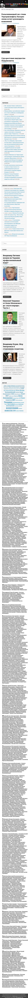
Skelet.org (15, 996)
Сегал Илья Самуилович (18, 842)
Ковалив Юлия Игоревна (15, 640)
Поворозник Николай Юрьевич (10, 799)
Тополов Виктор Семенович (16, 889)
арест (6, 404)
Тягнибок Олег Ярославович (19, 901)
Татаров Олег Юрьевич (19, 878)
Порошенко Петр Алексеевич (18, 802)
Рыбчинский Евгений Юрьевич (18, 830)
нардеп (20, 408)
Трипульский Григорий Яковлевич (12, 894)
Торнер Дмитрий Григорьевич (10, 890)
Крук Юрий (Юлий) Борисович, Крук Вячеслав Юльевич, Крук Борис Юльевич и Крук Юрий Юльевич (14, 666)
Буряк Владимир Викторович (15, 483)
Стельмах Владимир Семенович (11, 866)
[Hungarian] (18, 4)
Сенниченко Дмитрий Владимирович (13, 849)
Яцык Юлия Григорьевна (18, 987)
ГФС (5, 390)
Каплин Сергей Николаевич (16, 618)
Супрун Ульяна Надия (16, 868)
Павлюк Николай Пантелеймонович (10, 778)
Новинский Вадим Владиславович (12, 759)
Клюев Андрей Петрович (9, 636)
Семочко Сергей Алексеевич (10, 848)
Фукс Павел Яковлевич (18, 921)
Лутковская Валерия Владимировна (12, 708)
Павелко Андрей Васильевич (10, 775)
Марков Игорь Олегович (8, 722)
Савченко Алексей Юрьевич (10, 833)
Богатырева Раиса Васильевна (18, 468)
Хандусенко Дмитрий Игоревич (11, 926)
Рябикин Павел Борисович (9, 831)
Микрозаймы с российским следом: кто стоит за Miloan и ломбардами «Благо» (14, 112)
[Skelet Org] (14, 5)
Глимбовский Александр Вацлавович (12, 523)
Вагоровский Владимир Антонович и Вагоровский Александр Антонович (12, 488)
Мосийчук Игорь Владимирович (11, 740)
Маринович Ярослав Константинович (12, 720)
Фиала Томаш (12, 915)
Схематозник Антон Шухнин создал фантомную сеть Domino (14, 230)
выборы (21, 404)
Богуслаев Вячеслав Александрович (11, 472)
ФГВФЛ (22, 402)
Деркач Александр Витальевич (19, 559)
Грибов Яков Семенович (8, 539)
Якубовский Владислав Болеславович (13, 979)
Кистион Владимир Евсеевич (10, 629)
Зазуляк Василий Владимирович (13, 593)
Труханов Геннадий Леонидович (11, 897)
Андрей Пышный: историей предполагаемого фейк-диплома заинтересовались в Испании (13, 149)
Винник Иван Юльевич (20, 498)
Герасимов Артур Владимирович (18, 516)
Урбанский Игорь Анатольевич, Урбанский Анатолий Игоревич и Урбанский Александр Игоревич (14, 906)
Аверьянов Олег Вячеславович (10, 427)
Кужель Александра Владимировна (14, 671)
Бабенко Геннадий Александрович (12, 446)
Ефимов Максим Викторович (10, 581)
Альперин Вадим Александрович (11, 430)
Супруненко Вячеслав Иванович (11, 869)
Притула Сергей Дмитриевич (10, 808)
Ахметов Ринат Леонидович (18, 444)
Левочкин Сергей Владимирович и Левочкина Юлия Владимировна (15, 693)
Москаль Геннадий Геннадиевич (14, 740)
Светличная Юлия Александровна (11, 839)
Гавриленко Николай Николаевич (11, 507)
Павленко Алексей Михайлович (13, 776)
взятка (16, 404)
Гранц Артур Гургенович (13, 537)
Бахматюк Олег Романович (9, 453)
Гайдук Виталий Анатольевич (18, 509)
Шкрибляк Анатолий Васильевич (13, 964)
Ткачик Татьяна (14, 885)
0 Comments (16, 23)
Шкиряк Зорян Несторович (9, 963)
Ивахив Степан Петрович (18, 607)
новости (8, 410)
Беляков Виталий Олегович (10, 462)
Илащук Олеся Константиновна (11, 608)
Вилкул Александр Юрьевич (10, 497)
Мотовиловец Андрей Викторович (13, 741)
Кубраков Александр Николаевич (11, 671)
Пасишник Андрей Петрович (10, 785)
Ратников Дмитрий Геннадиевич (11, 821)
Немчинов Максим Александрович (12, 752)
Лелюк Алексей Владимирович (13, 694)
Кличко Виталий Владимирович (11, 634)
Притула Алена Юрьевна (18, 806)
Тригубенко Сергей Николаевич (18, 892)
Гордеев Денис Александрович (14, 535)
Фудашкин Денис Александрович (10, 920)
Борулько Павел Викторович (10, 477)
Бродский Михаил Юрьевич (16, 479)
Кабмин (17, 392)
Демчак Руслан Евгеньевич (15, 553)
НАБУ (23, 394)
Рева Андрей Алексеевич (13, 822)
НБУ (7, 396)
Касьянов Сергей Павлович (17, 622)
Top (24, 994)
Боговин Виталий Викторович (10, 469)
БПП (5, 387)
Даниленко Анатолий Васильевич (12, 549)
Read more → (5, 52)
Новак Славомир (18, 758)
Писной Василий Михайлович (18, 798)
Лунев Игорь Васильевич (18, 707)
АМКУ (5, 385)
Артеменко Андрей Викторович (19, 438)
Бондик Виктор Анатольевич (18, 476)
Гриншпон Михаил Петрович (18, 542)
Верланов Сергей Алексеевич (18, 496)
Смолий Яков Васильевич (18, 855)
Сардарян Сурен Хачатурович (10, 836)
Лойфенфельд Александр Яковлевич (12, 705)
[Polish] (19, 4)
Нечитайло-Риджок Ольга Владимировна (14, 755)
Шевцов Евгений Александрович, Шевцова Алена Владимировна (11, 955)
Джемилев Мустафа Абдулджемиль (12, 560)
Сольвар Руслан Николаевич (19, 860)
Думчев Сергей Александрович (17, 572)
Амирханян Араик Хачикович (10, 432)
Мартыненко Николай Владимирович (12, 722)
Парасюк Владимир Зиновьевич (11, 781)
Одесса (16, 396)
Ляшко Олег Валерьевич (16, 713)
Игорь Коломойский (14, 391)
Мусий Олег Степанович (18, 743)
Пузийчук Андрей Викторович (13, 813)
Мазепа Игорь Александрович (10, 716)
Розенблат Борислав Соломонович (11, 826)
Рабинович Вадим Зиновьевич (11, 819)
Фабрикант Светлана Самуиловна (12, 911)
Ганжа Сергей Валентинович (17, 513)
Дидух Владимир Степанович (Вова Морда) (13, 563)
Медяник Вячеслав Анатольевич (17, 730)
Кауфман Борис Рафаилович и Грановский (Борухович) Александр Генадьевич (14, 623)
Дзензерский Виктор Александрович (12, 561)
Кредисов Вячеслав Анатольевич (11, 662)
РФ (19, 398)
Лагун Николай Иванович (19, 690)
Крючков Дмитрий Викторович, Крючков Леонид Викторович (14, 668)
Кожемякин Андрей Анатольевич (11, 642)
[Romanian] (21, 4)
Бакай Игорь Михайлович (18, 448)
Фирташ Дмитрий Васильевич (18, 916)
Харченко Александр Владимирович (14, 926)
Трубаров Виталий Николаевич (18, 896)
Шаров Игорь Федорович (9, 951)
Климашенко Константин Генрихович (14, 629)
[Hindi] (16, 4)
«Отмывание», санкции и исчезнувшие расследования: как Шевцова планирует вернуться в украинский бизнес (12, 223)
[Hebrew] (14, 4)
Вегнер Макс (5, 495)
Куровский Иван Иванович (17, 680)
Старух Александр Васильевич (18, 865)
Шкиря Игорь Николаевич (17, 962)
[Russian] (23, 4)
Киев (21, 392)
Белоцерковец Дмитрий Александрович (13, 461)
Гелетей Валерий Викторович (12, 515)
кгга (20, 405)
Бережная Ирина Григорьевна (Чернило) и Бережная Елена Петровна (14, 464)
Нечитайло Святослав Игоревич (18, 754)
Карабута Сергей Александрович (11, 619)
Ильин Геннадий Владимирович (11, 610)
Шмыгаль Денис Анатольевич (16, 965)
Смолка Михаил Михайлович (10, 856)
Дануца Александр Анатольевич (12, 551)
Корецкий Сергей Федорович (18, 650)
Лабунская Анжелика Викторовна (12, 686)
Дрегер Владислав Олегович (10, 569)
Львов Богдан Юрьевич (8, 712)
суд (14, 410)
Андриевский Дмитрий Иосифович (12, 434)
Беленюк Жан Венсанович (18, 459)
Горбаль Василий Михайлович (10, 533)
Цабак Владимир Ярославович (10, 936)
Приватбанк (16, 398)
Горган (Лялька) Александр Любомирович (13, 534)
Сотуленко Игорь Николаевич (10, 861)
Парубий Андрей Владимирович (14, 782)
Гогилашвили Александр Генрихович (12, 526)
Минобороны (18, 394)
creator (6, 264)
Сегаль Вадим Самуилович (9, 843)
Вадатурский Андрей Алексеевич (11, 491)
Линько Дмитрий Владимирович (17, 697)
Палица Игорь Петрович (18, 780)
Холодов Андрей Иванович (9, 931)
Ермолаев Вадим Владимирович (18, 579)
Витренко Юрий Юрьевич (9, 499)
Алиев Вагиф (22, 429)
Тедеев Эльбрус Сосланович (9, 879)
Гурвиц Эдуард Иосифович (19, 546)
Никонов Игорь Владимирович (11, 757)
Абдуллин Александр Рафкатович (13, 424)
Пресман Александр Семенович (14, 803)
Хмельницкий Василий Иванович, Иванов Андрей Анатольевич (14, 929)
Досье (18, 390)
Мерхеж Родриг (13, 735)
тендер (21, 410)
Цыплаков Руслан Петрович (18, 937)
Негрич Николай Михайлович (18, 751)
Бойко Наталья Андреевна (9, 474)
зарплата (17, 405)
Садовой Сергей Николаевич (16, 835)
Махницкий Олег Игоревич (10, 726)
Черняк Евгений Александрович (10, 946)
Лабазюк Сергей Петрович (9, 685)
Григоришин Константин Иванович (12, 540)
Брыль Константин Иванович (10, 480)
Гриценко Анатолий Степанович (11, 543)
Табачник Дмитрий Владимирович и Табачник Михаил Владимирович (13, 876)
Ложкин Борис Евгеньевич (15, 703)
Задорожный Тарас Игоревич (10, 592)
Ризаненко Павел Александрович (17, 824)
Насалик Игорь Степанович (19, 748)
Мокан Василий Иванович (18, 738)
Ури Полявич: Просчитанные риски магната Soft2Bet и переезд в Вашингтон (13, 209)
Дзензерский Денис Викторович (11, 562)
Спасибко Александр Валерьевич (13, 862)
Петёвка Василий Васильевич (19, 789)
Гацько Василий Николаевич (10, 514)
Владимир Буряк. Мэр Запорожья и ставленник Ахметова (13, 346)
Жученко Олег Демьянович (19, 589)
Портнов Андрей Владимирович (11, 803)
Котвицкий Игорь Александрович (11, 659)
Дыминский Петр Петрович (10, 573)
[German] (12, 4)
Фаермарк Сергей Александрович (15, 912)
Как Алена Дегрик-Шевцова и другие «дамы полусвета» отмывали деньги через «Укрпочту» (14, 132)
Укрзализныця (16, 402)
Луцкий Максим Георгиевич (18, 710)
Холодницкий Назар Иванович (19, 930)
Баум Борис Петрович (21, 452)
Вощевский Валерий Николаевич (11, 504)
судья (17, 410)
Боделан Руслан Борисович (19, 473)
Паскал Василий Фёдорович (12, 786)
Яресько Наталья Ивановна (17, 982)
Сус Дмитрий (14, 872)
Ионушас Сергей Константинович (14, 611)
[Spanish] (25, 4)
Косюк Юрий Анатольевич (17, 657)
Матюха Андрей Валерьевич (18, 725)
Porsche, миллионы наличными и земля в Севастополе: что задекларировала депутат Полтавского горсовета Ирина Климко (13, 168)
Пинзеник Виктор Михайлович (11, 793)
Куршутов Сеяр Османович (10, 681)
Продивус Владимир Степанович (11, 811)
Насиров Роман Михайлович (10, 749)
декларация (10, 405)
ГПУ (22, 388)
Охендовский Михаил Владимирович (12, 772)
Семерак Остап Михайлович (16, 847)
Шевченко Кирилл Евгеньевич (18, 957)
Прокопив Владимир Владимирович (14, 812)
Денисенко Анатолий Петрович (11, 555)
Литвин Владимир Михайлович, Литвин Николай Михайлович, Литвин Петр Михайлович (14, 700)
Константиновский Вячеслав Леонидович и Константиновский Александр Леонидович (15, 649)
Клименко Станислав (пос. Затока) (12, 632)
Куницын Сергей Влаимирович (11, 678)
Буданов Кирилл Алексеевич (13, 480)
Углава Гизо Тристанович (9, 904)
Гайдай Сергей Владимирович (14, 507)
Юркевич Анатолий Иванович (11, 974)
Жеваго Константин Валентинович (11, 588)
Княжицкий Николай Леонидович (13, 637)
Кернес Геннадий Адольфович (14, 625)
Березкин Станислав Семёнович (12, 466)
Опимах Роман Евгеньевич (9, 769)
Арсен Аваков (11, 385)
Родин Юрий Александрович (17, 825)
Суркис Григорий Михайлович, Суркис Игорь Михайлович (13, 871)
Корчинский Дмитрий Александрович (11, 654)
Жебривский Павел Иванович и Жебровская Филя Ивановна (13, 586)
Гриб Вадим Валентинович (18, 538)
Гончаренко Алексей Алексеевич (18, 532)
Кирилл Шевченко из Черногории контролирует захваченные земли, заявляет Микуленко (14, 156)
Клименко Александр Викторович (12, 631)
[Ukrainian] (27, 4)
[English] (8, 4)
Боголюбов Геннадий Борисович (14, 470)
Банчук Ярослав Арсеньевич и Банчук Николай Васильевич (13, 452)
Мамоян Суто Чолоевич (16, 719)
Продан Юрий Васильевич (16, 810)
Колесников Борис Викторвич (17, 644)
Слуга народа (19, 400)
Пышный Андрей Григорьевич (11, 816)
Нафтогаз (11, 396)
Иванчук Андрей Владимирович (11, 604)
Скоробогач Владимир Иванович (11, 852)
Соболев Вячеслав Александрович (13, 857)
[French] (10, 4)
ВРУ (7, 387)
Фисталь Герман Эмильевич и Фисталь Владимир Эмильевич (13, 918)
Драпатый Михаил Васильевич (18, 568)
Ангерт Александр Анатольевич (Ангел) (13, 432)
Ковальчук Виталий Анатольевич (11, 641)
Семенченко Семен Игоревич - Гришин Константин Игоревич (13, 845)
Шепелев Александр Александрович (12, 958)
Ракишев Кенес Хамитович (18, 820)
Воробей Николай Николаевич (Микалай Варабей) (13, 502)
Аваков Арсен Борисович (18, 426)
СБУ (13, 400)
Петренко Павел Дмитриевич (10, 790)
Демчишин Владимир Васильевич (12, 554)
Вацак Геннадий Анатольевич (17, 493)
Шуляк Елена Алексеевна (15, 970)
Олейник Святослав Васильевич (11, 763)
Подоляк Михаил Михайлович (13, 800)
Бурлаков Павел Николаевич (16, 482)
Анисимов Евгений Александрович (12, 435)
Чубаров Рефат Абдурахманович (11, 948)
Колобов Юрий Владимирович (10, 646)
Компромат (7, 394)
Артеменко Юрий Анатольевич (11, 439)
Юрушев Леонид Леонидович (13, 975)
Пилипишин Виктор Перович (17, 792)
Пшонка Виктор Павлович (17, 815)
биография (11, 404)
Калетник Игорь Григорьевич (10, 616)
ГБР (20, 388)
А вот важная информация (10, 423)
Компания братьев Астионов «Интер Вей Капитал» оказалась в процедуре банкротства (14, 137)
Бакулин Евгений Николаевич (10, 449)
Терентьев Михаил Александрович (13, 880)
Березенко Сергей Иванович (9, 465)
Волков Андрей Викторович (19, 501)
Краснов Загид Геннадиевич (17, 661)
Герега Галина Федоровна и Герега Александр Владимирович (13, 519)
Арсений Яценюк (19, 385)
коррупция (12, 407)
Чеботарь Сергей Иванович (9, 940)
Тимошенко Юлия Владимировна (11, 882)
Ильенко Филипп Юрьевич (19, 609)
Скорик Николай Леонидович (18, 850)
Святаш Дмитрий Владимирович (11, 841)
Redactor (5, 23)
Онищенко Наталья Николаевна (18, 768)
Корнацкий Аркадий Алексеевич (11, 652)
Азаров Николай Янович (15, 428)
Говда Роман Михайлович (17, 525)
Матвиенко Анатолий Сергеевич (12, 723)
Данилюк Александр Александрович (15, 550)
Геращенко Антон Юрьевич (9, 518)
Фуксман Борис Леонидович (10, 922)
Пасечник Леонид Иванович (16, 784)
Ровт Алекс (5, 825)
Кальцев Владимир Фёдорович (13, 616)
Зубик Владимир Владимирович (10, 600)
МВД (12, 394)
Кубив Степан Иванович (16, 669)
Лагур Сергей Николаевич (9, 691)
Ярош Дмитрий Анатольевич (14, 985)
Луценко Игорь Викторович (10, 709)
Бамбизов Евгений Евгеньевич (16, 450)
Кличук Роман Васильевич (19, 635)
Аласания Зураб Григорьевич (10, 429)
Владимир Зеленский (13, 388)
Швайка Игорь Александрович (10, 953)
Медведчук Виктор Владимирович (11, 728)
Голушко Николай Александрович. (11, 530)
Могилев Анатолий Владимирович (11, 738)
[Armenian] (6, 4)
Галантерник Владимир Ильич (11, 510)
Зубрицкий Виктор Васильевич (12, 601)
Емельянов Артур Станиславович (12, 577)
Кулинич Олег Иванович (17, 677)
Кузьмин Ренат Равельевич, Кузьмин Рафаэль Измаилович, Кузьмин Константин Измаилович (14, 673)
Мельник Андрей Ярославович (10, 731)
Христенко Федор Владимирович (17, 933)
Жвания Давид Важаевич (9, 584)
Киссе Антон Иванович (16, 628)
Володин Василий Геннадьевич (11, 502)
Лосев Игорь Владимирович (14, 705)
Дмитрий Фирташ (11, 390)
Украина (8, 402)
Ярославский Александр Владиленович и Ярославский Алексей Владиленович (13, 984)
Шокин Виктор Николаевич (10, 967)
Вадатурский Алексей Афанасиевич (12, 490)
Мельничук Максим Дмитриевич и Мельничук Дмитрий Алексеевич (13, 734)
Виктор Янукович (14, 387)
